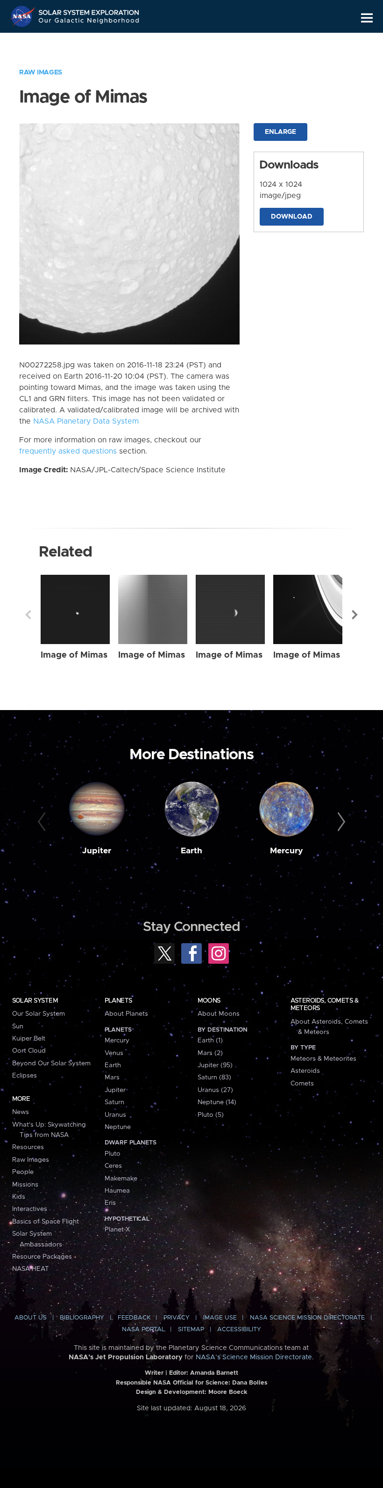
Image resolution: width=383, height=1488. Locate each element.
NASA (23, 16)
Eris (110, 1203)
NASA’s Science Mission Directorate (254, 1357)
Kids (18, 1197)
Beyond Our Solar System (51, 1063)
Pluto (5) (211, 1115)
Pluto (113, 1154)
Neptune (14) (217, 1102)
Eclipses (24, 1075)
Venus (114, 1053)
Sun (17, 1026)
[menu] (366, 18)
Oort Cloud (29, 1051)
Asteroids (305, 1071)
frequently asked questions (68, 451)
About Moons (219, 1014)
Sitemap (191, 1330)
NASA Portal (143, 1330)
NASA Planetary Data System (86, 421)
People (23, 1172)
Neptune (118, 1127)
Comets (302, 1083)
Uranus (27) (215, 1090)
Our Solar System (38, 1014)
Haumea (117, 1190)
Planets (118, 1000)
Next (355, 614)
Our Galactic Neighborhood (89, 22)
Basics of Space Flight (45, 1221)
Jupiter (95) (215, 1065)
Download (291, 216)
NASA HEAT (30, 1269)
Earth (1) (210, 1040)
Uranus (115, 1115)
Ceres (113, 1166)
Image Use (220, 1318)
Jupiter (96, 851)
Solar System (35, 1000)
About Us (30, 1318)
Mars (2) (210, 1053)
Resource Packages (42, 1256)
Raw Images (40, 72)
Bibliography (82, 1318)
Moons (209, 1000)
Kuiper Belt (28, 1038)
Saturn (114, 1102)
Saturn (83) (214, 1077)
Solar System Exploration (89, 10)
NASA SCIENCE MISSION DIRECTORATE (307, 1318)
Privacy (176, 1318)
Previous (28, 614)
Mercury (286, 851)
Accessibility (239, 1330)
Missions (25, 1184)
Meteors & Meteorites (323, 1059)
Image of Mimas (74, 655)
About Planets (126, 1014)
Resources (28, 1147)
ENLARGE (280, 132)
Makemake (121, 1178)
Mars (112, 1077)
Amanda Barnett (214, 1373)
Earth (191, 851)
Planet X (117, 1229)
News (20, 1112)
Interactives (29, 1209)
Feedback (134, 1318)
